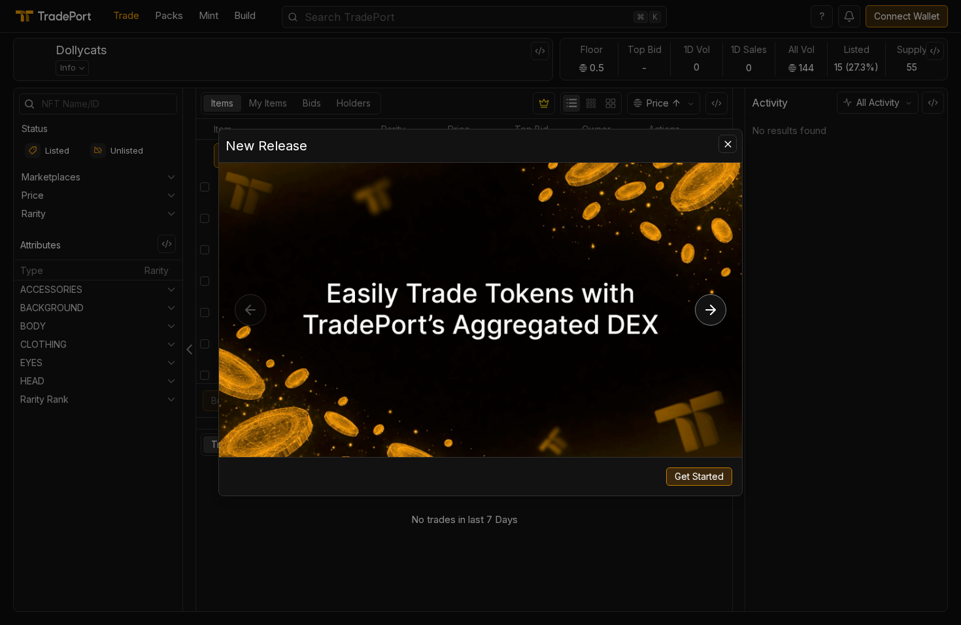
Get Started (699, 476)
